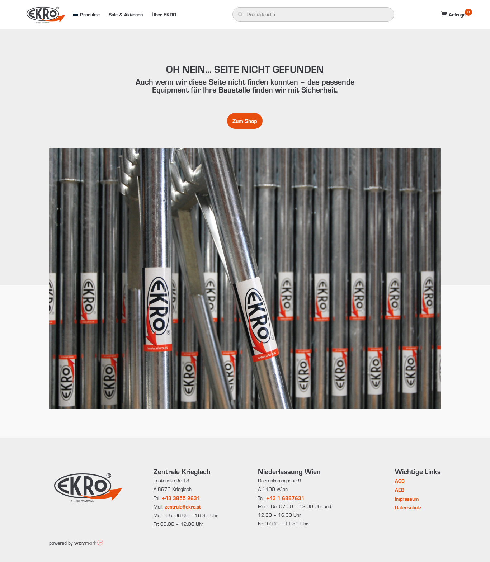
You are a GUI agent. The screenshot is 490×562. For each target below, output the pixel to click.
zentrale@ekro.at (183, 506)
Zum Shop (244, 120)
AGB (400, 480)
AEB (399, 489)
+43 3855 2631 (181, 498)
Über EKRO (164, 14)
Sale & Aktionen (126, 14)
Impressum (407, 498)
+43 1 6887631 (285, 498)
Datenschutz (408, 507)
